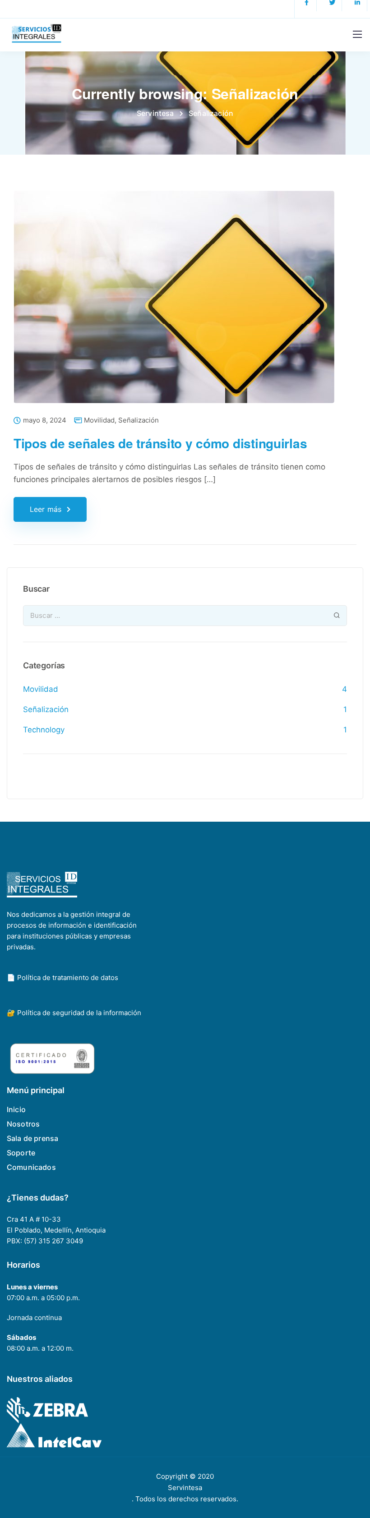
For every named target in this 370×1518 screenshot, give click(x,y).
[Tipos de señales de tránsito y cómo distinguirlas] (174, 303)
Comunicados (31, 1167)
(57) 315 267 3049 (53, 1241)
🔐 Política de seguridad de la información (74, 1012)
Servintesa (185, 1487)
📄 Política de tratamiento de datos (62, 977)
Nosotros (23, 1123)
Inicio (16, 1109)
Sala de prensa (32, 1138)
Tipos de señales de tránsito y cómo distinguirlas (160, 443)
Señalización (138, 420)
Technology (44, 729)
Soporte (21, 1152)
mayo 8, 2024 (44, 420)
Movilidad (99, 420)
